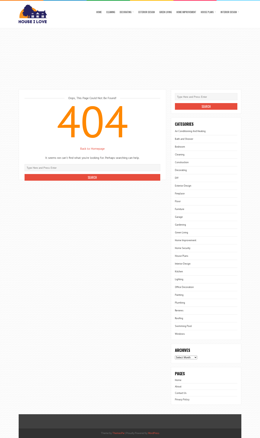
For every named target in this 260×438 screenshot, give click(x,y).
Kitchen (179, 271)
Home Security (182, 248)
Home (99, 12)
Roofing (179, 318)
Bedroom (180, 146)
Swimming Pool (183, 326)
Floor (178, 201)
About (178, 386)
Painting (179, 295)
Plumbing (180, 302)
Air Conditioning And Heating (190, 131)
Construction (182, 162)
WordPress (153, 433)
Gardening (180, 224)
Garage (179, 217)
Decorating (126, 12)
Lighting (179, 279)
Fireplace (180, 193)
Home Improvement (186, 12)
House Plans (207, 12)
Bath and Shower (184, 139)
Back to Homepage (92, 148)
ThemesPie (118, 433)
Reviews (179, 310)
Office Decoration (184, 287)
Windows (180, 333)
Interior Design (229, 12)
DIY (177, 178)
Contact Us (181, 393)
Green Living (165, 12)
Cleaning (110, 12)
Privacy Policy (182, 399)
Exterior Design (146, 12)
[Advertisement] (130, 56)
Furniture (179, 209)
